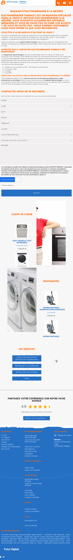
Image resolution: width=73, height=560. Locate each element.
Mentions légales (7, 444)
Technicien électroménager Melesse (52, 539)
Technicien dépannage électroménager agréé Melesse (21, 535)
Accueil (4, 435)
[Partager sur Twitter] (4, 557)
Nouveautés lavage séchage (32, 480)
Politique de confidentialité (10, 447)
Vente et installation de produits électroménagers (26, 358)
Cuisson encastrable (32, 511)
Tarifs (26, 378)
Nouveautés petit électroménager (31, 437)
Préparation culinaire (32, 447)
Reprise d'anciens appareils (27, 372)
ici (45, 174)
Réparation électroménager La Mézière (23, 539)
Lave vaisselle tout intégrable (22, 241)
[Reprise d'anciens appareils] (56, 361)
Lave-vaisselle (30, 495)
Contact (4, 442)
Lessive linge (29, 468)
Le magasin (5, 437)
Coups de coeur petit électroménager (32, 441)
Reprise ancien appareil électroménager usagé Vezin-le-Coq (41, 541)
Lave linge (28, 490)
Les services (5, 440)
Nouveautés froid (31, 520)
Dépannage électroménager (26, 366)
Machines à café (31, 451)
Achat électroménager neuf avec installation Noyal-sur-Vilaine (35, 542)
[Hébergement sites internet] (11, 553)
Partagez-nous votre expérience (35, 418)
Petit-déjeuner (30, 449)
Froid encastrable (31, 525)
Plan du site (5, 449)
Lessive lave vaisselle (32, 470)
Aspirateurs (29, 454)
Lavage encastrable (32, 497)
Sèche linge (29, 493)
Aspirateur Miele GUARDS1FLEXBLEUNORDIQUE (52, 308)
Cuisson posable (30, 509)
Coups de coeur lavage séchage (33, 484)
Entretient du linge (31, 456)
